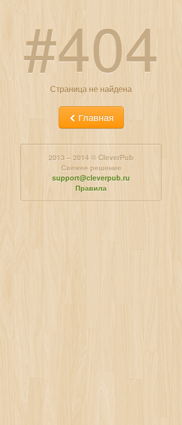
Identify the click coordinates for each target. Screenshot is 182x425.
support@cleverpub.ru (91, 178)
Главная (95, 117)
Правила (91, 188)
